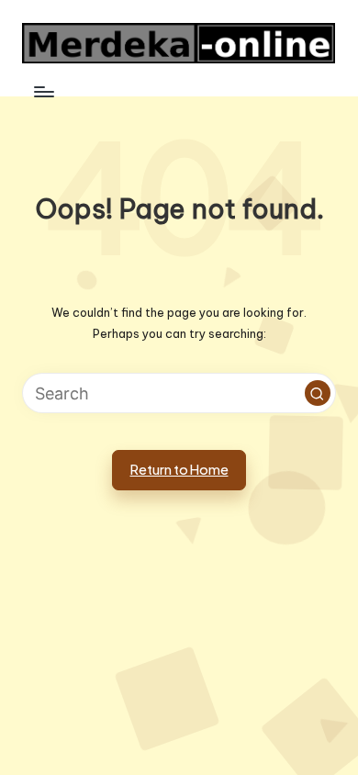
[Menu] (43, 91)
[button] (317, 393)
